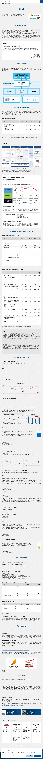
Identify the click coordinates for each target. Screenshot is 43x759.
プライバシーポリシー (14, 755)
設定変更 (29, 755)
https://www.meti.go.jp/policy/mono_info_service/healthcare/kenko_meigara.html (14, 647)
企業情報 (6, 3)
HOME (3, 3)
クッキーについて (6, 755)
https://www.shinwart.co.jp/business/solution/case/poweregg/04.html (12, 705)
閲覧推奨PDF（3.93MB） (10, 713)
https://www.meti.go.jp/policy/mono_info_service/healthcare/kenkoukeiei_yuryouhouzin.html (15, 650)
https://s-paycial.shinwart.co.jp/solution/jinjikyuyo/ (9, 701)
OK (37, 755)
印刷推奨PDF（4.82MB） (10, 712)
